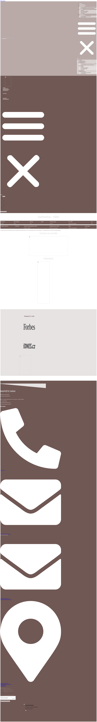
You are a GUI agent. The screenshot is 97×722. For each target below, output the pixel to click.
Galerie (81, 9)
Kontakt (81, 14)
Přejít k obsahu (2, 0)
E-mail (1, 689)
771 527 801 (2, 470)
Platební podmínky (86, 16)
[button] (87, 38)
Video (82, 10)
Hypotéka (83, 73)
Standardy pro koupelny (87, 8)
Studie (82, 13)
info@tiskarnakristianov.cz (4, 598)
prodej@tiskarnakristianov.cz (5, 534)
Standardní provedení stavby (89, 7)
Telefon (2, 690)
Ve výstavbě (84, 12)
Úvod (80, 3)
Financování (82, 15)
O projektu (82, 4)
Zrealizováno (84, 11)
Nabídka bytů (82, 5)
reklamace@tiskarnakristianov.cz (6, 599)
